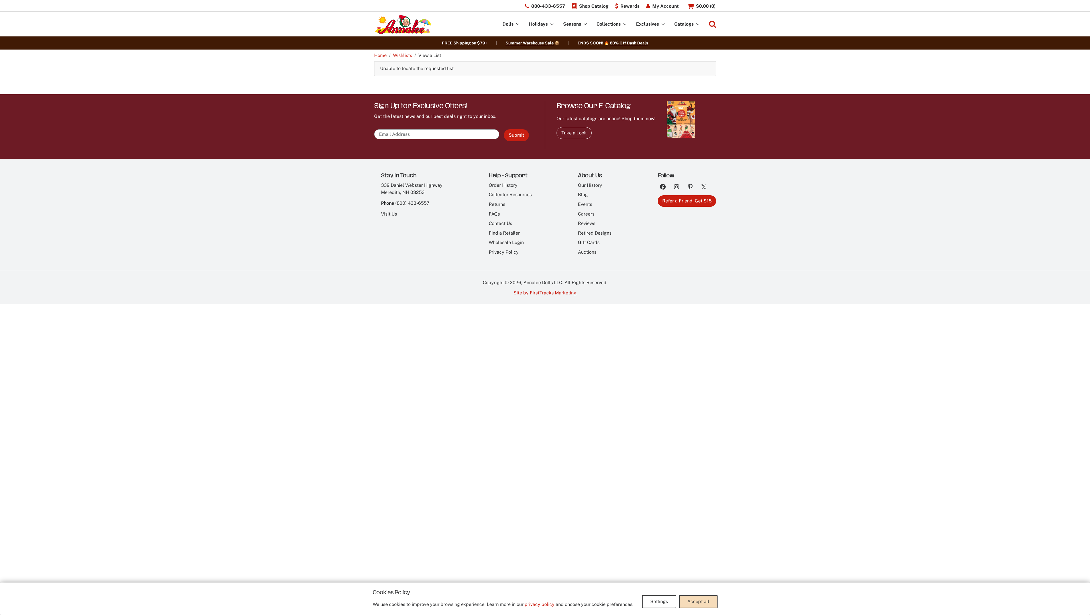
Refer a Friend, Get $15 (687, 201)
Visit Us (389, 214)
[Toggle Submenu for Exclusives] (663, 24)
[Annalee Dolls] (402, 24)
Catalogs (684, 24)
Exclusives (647, 24)
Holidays (538, 24)
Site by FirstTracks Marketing (545, 293)
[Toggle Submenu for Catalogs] (698, 24)
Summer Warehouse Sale (530, 43)
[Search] (712, 24)
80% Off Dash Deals (629, 43)
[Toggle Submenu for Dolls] (518, 24)
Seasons (572, 24)
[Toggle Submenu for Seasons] (585, 24)
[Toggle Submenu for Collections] (625, 24)
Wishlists (402, 55)
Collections (608, 24)
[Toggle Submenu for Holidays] (552, 24)
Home (380, 55)
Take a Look (574, 133)
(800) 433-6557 (412, 203)
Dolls (508, 24)
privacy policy (540, 604)
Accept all (698, 601)
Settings (659, 601)
